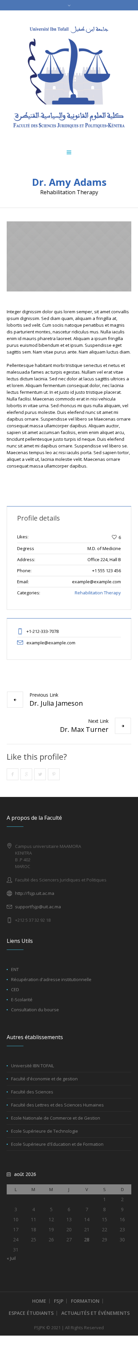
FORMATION (85, 1301)
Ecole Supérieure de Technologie (44, 1131)
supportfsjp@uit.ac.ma (38, 907)
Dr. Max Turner (84, 729)
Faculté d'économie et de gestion (44, 1079)
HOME (39, 1301)
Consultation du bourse (35, 1010)
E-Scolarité (21, 1000)
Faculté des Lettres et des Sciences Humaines (57, 1105)
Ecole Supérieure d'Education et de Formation (57, 1144)
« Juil (11, 1258)
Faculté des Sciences (32, 1092)
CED (15, 989)
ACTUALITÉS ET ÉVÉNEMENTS (95, 1313)
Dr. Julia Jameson (56, 703)
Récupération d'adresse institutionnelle (51, 979)
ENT (15, 969)
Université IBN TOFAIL (32, 1066)
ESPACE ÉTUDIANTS (31, 1313)
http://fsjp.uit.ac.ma (34, 893)
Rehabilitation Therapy (98, 593)
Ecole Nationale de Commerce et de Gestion (55, 1118)
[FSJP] (69, 77)
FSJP (58, 1301)
